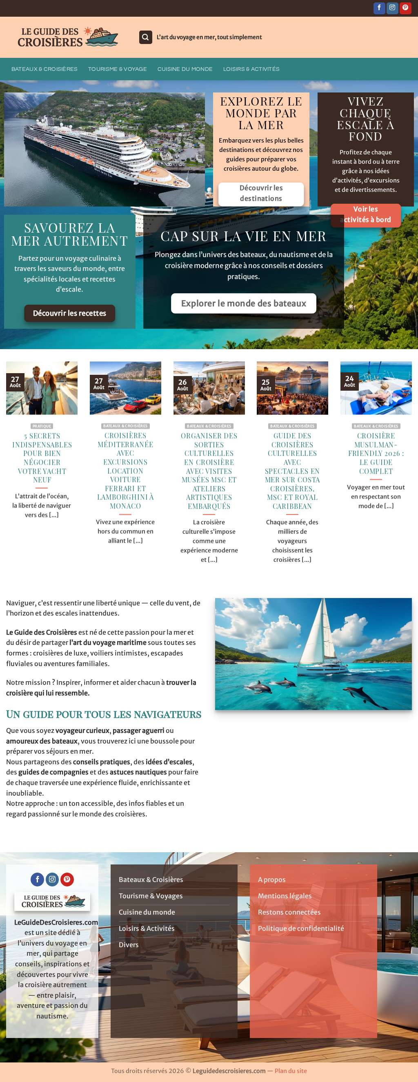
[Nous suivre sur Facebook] (379, 8)
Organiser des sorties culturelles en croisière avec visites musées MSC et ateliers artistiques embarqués (209, 470)
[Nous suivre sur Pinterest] (405, 8)
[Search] (145, 37)
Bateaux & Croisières (44, 69)
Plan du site (291, 1071)
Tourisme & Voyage (117, 69)
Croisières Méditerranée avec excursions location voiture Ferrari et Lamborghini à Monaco (125, 470)
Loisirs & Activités (251, 69)
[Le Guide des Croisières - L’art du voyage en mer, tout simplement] (66, 37)
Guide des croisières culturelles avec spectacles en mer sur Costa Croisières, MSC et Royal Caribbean (292, 470)
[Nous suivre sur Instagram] (392, 8)
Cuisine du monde (185, 69)
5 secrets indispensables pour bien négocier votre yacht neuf (42, 457)
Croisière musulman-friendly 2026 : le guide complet (376, 453)
